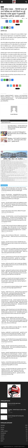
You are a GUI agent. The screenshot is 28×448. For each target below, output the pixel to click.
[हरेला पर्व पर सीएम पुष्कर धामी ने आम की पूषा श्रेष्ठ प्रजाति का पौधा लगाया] (4, 417)
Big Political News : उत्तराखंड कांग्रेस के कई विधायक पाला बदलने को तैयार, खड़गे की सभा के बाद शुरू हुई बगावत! (17, 127)
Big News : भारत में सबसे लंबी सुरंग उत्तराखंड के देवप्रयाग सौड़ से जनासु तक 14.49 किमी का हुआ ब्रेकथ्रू (21, 97)
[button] (26, 2)
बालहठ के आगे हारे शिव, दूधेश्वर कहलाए (14, 403)
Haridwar (2, 435)
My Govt (2, 427)
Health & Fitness (4, 431)
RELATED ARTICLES (5, 120)
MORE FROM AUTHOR (5, 122)
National (2, 439)
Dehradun (3, 425)
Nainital (2, 437)
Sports (2, 440)
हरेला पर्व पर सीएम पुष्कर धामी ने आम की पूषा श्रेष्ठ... (16, 415)
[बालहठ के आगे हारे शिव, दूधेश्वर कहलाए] (4, 405)
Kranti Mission (4, 18)
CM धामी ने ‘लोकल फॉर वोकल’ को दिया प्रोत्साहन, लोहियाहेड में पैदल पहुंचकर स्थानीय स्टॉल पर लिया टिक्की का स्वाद (13, 211)
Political (2, 6)
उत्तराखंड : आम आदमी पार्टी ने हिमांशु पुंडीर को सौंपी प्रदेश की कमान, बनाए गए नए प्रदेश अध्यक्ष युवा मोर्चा (17, 133)
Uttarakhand (3, 433)
